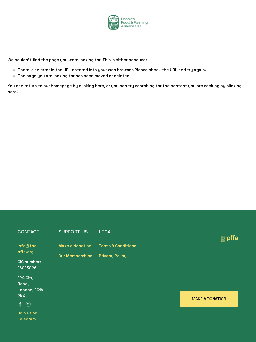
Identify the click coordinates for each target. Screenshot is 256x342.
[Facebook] (20, 304)
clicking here (91, 85)
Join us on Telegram (28, 316)
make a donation (209, 298)
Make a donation (75, 245)
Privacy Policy (113, 255)
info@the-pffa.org (28, 248)
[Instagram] (28, 304)
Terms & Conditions (117, 245)
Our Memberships (75, 255)
